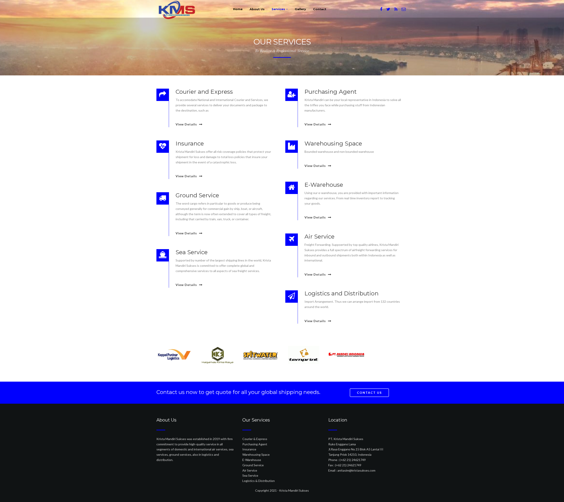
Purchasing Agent (254, 444)
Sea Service (250, 475)
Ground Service (253, 465)
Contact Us (369, 392)
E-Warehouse (251, 460)
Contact (319, 9)
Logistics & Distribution (258, 481)
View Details (186, 124)
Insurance (249, 449)
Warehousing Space (256, 454)
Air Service (249, 470)
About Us (257, 9)
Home (238, 9)
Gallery (300, 9)
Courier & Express (254, 439)
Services (279, 9)
